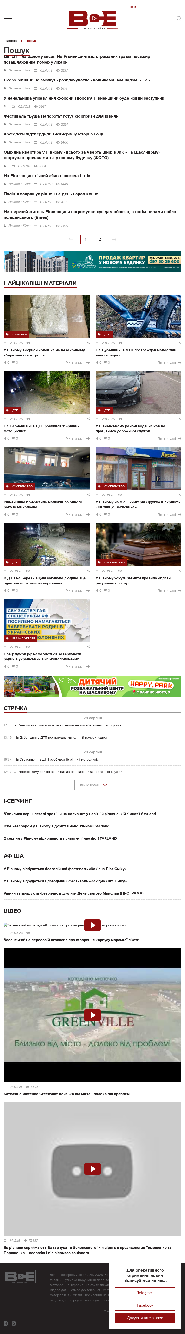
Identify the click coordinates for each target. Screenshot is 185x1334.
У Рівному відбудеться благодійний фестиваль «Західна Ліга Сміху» (65, 868)
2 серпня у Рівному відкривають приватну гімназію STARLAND (60, 838)
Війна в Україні (23, 638)
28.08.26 (16, 419)
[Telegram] (14, 1323)
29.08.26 (16, 343)
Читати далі (75, 363)
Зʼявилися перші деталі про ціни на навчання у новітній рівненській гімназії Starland (80, 813)
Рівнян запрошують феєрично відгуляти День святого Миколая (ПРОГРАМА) (74, 893)
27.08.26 (108, 495)
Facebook (145, 1305)
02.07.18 (46, 71)
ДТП (107, 334)
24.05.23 (16, 933)
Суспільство (22, 486)
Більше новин (89, 785)
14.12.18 (15, 1241)
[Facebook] (6, 1323)
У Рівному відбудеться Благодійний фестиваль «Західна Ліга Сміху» (65, 881)
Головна (10, 41)
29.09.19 (16, 1087)
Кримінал (19, 334)
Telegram (145, 1292)
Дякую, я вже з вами (145, 1317)
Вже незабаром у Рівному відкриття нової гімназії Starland (56, 826)
